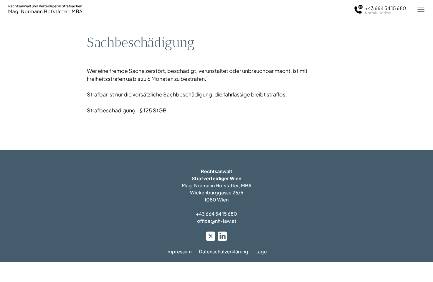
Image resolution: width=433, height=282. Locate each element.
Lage (261, 251)
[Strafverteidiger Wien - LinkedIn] (222, 236)
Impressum (179, 251)
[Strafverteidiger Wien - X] (210, 236)
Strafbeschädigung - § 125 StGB (126, 110)
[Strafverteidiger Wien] (45, 9)
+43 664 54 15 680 (216, 214)
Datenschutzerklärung (223, 251)
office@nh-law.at (216, 221)
